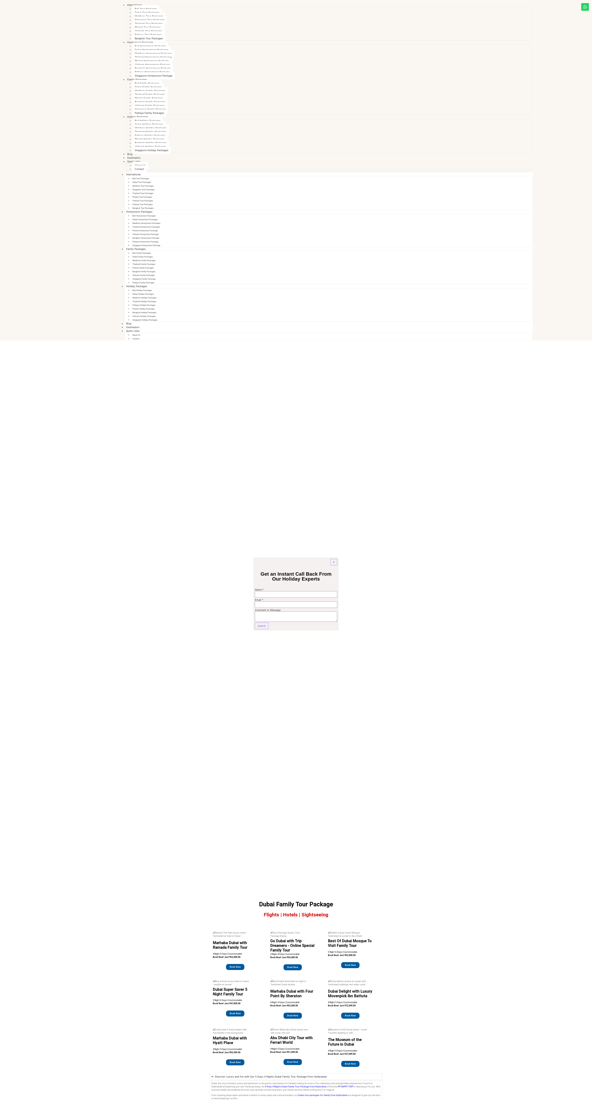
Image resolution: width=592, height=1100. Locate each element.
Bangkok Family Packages (150, 101)
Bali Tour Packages (146, 8)
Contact (139, 169)
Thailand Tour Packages (149, 23)
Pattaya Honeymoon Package (152, 71)
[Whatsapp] (585, 7)
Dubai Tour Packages (147, 12)
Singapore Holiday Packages (151, 150)
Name (259, 589)
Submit (261, 625)
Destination (132, 327)
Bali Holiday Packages (148, 120)
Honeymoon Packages (140, 42)
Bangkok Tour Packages (143, 208)
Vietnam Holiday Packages (150, 146)
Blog (128, 323)
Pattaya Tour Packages (148, 34)
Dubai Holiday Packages (149, 124)
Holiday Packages (137, 116)
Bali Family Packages (147, 83)
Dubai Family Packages (148, 87)
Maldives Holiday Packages (151, 128)
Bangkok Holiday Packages (151, 142)
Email (259, 600)
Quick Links (134, 161)
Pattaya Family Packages (149, 112)
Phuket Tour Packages (148, 27)
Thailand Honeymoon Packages (153, 57)
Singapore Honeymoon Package (153, 75)
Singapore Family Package (150, 109)
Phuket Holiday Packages (149, 139)
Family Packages (137, 79)
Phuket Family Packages (149, 98)
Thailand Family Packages (150, 94)
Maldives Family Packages (150, 90)
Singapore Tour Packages (150, 19)
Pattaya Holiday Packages (150, 135)
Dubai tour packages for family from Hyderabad (322, 1095)
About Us (140, 165)
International (134, 4)
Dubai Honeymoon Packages (152, 49)
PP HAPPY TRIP (345, 1086)
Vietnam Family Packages (150, 105)
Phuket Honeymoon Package (152, 60)
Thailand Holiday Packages (150, 131)
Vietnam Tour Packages (148, 31)
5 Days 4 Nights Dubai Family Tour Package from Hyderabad (295, 1086)
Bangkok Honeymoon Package (153, 68)
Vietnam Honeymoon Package (152, 64)
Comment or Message (268, 610)
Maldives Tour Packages (149, 16)
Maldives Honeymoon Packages (153, 53)
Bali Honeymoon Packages (150, 46)
